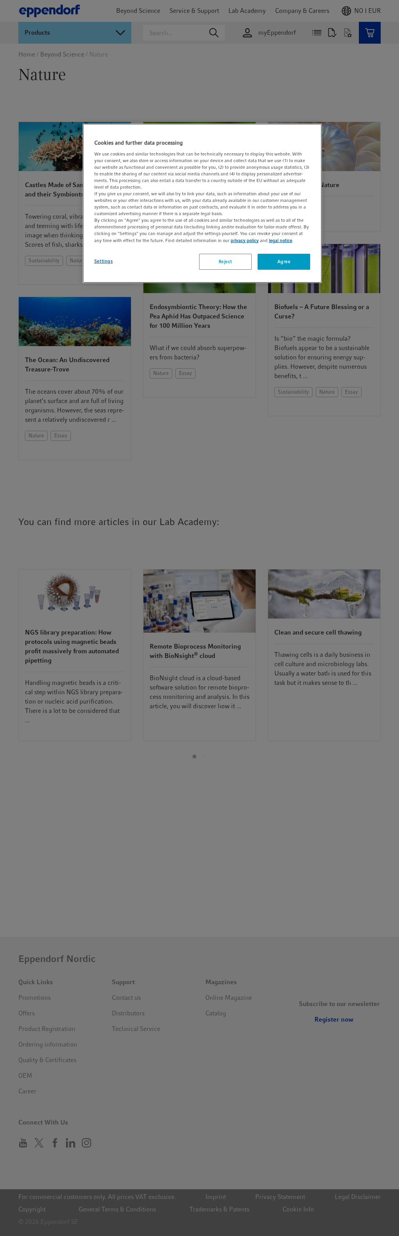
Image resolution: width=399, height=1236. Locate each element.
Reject (225, 261)
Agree (284, 261)
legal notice (280, 240)
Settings (103, 261)
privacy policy (245, 240)
